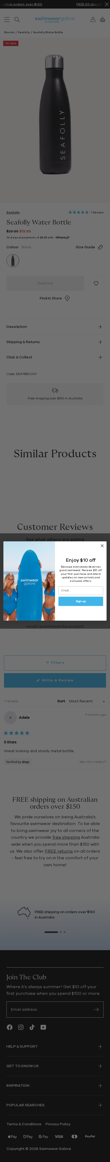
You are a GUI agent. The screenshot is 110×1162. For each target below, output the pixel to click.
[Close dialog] (102, 546)
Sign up (81, 601)
